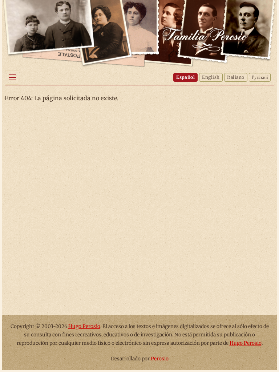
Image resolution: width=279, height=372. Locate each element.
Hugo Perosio (84, 326)
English (210, 77)
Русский (260, 77)
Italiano (235, 77)
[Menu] (12, 77)
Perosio (160, 359)
